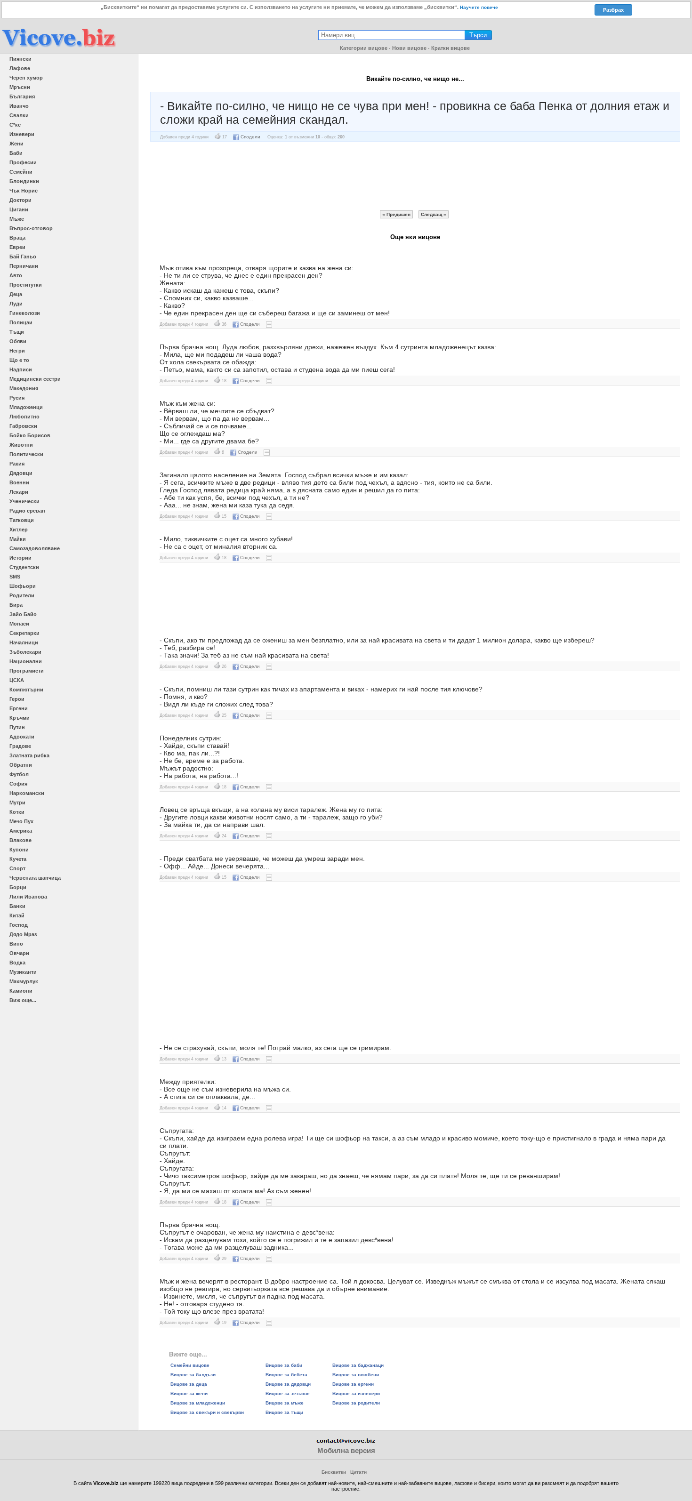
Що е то (19, 360)
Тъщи (16, 332)
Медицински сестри (35, 379)
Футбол (19, 774)
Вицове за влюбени (355, 1374)
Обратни (20, 765)
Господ (18, 925)
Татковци (21, 520)
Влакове (20, 840)
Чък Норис (23, 190)
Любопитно (24, 416)
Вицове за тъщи (284, 1412)
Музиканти (23, 972)
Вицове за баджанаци (358, 1365)
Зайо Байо (23, 614)
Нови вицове (409, 48)
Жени (16, 143)
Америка (20, 831)
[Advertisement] (415, 176)
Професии (23, 162)
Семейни (20, 172)
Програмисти (26, 671)
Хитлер (18, 529)
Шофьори (22, 586)
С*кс (15, 125)
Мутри (17, 802)
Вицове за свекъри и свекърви (207, 1412)
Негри (17, 350)
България (22, 96)
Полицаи (20, 322)
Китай (16, 915)
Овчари (19, 953)
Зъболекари (25, 652)
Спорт (17, 868)
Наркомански (26, 793)
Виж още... (22, 1000)
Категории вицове (363, 48)
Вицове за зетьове (288, 1393)
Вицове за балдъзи (193, 1374)
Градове (20, 746)
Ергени (18, 708)
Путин (17, 727)
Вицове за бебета (286, 1374)
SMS (14, 576)
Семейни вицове (189, 1365)
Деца (15, 294)
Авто (15, 275)
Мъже (16, 219)
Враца (17, 238)
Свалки (19, 115)
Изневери (21, 134)
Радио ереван (27, 511)
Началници (23, 642)
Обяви (17, 341)
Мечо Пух (21, 821)
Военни (19, 482)
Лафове (19, 68)
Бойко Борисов (29, 435)
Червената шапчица (35, 878)
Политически (26, 454)
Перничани (23, 266)
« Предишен (396, 214)
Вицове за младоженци (197, 1402)
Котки (16, 812)
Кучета (17, 859)
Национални (25, 661)
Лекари (18, 492)
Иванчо (19, 106)
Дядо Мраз (23, 934)
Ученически (24, 501)
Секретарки (24, 633)
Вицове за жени (189, 1393)
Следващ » (433, 214)
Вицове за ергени (353, 1384)
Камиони (20, 991)
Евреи (17, 247)
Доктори (20, 200)
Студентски (24, 567)
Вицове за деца (188, 1384)
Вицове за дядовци (288, 1384)
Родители (21, 595)
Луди (16, 303)
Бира (16, 605)
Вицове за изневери (356, 1393)
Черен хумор (26, 77)
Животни (21, 445)
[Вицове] (59, 47)
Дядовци (20, 473)
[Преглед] (269, 324)
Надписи (20, 369)
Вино (16, 944)
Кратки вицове (450, 48)
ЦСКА (16, 680)
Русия (16, 398)
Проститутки (25, 285)
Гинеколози (24, 313)
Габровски (23, 426)
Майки (17, 539)
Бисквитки (334, 1472)
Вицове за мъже (285, 1402)
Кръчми (19, 718)
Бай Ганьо (22, 256)
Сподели (250, 136)
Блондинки (24, 181)
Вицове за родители (356, 1402)
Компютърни (26, 689)
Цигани (18, 209)
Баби (16, 153)
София (18, 784)
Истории (20, 558)
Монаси (19, 623)
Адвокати (21, 736)
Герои (16, 699)
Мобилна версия (346, 1450)
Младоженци (26, 407)
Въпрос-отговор (31, 228)
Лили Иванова (28, 896)
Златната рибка (29, 755)
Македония (23, 388)
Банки (17, 906)
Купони (19, 849)
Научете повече (479, 7)
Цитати (358, 1472)
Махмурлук (23, 981)
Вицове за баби (284, 1365)
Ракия (16, 463)
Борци (17, 887)
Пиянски (20, 59)
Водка (17, 962)
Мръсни (19, 87)
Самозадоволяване (34, 548)
